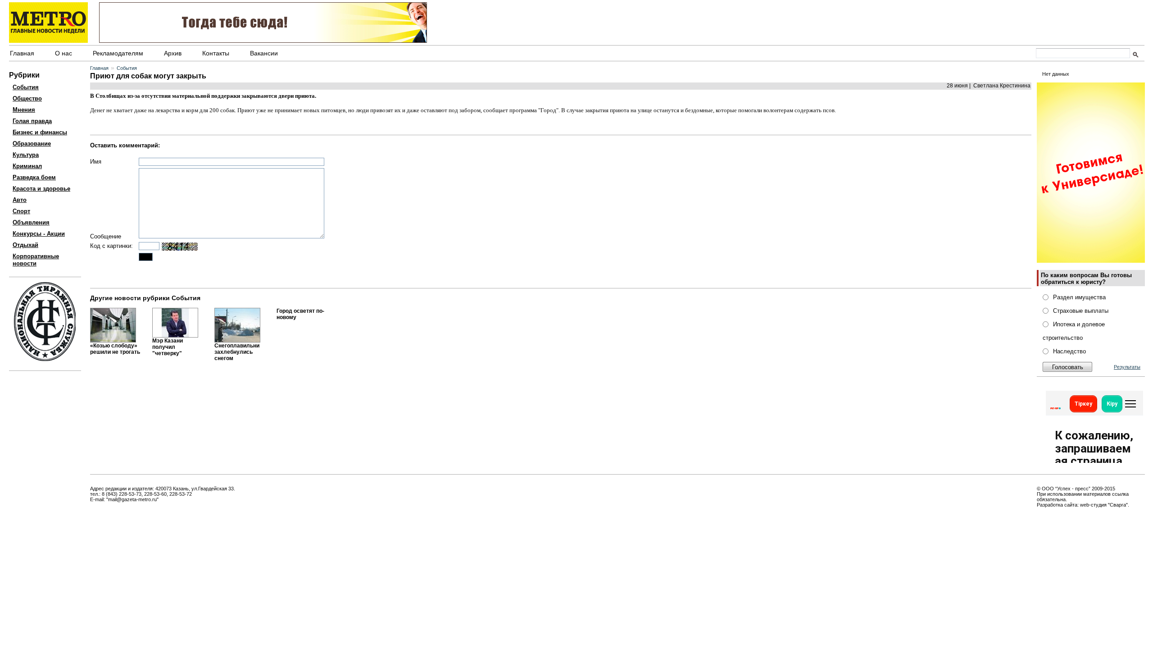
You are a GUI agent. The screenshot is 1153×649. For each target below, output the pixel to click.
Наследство (1069, 351)
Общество (27, 98)
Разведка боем (34, 177)
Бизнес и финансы (40, 132)
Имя (95, 161)
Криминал (27, 166)
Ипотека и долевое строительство (1074, 331)
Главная (22, 53)
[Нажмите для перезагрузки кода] (180, 246)
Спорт (21, 211)
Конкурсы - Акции (39, 233)
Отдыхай (25, 245)
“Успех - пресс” (1072, 488)
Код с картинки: (111, 245)
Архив (173, 53)
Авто (20, 200)
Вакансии (264, 53)
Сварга (1118, 504)
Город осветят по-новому (300, 314)
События (26, 87)
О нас (63, 53)
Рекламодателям (118, 53)
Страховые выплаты (1080, 310)
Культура (26, 154)
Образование (32, 143)
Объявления (31, 222)
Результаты (1127, 367)
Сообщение (105, 236)
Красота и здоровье (41, 188)
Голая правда (32, 121)
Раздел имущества (1079, 297)
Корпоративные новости (36, 260)
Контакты (215, 53)
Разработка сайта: (1058, 504)
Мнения (24, 109)
